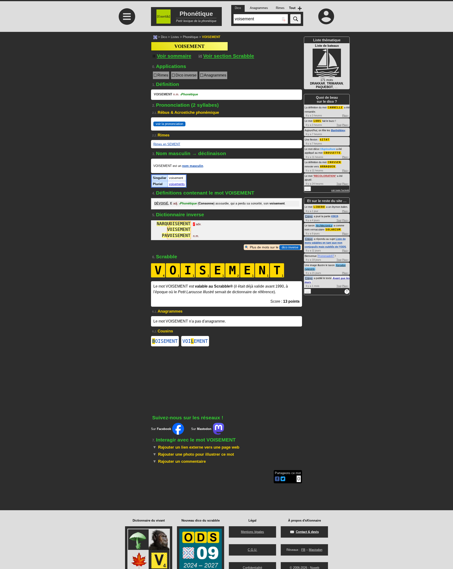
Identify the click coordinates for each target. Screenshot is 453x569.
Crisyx (309, 216)
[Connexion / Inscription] (326, 16)
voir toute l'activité (340, 190)
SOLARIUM (333, 229)
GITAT (324, 139)
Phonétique (190, 37)
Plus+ (345, 115)
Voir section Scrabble (228, 56)
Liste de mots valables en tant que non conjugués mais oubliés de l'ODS (325, 243)
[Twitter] (283, 480)
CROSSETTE (332, 152)
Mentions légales (252, 532)
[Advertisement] (126, 113)
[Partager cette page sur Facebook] (277, 479)
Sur (161, 429)
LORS (317, 121)
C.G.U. (252, 550)
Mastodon (315, 550)
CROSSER (334, 162)
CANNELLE (335, 107)
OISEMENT (165, 341)
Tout (338, 124)
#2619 (334, 216)
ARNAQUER (327, 166)
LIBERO (319, 206)
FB (303, 550)
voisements (177, 184)
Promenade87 (326, 256)
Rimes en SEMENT (166, 144)
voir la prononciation (169, 124)
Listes (175, 37)
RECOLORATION (324, 175)
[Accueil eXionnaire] (155, 37)
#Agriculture (328, 149)
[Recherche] (295, 19)
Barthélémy (338, 130)
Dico (164, 37)
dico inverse (290, 247)
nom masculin (192, 166)
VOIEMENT (195, 341)
